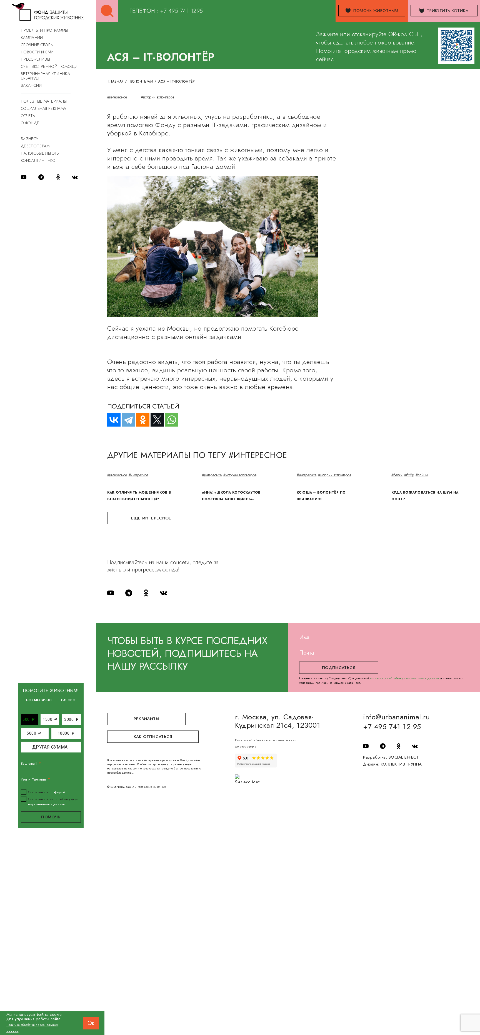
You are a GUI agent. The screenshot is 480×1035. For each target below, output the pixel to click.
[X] (155, 420)
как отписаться (153, 737)
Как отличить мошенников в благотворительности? (139, 496)
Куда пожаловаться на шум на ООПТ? (424, 496)
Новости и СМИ (37, 52)
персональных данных (47, 804)
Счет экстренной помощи (49, 66)
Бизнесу (29, 139)
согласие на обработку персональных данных (404, 678)
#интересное (117, 97)
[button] (28, 719)
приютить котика (447, 11)
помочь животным (375, 11)
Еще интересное (151, 518)
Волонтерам (141, 81)
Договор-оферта (245, 746)
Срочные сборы (37, 45)
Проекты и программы (44, 30)
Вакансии (31, 85)
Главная (116, 81)
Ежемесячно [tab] (39, 700)
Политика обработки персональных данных (265, 740)
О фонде (30, 123)
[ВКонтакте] (111, 420)
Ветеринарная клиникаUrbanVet (45, 76)
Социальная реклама (43, 108)
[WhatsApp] (169, 420)
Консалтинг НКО (38, 160)
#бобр (409, 475)
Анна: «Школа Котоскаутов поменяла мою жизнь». (231, 496)
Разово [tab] (68, 700)
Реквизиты (146, 719)
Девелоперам (35, 146)
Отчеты (28, 115)
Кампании (32, 37)
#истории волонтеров (157, 97)
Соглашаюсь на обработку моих (53, 802)
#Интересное (117, 475)
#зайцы (422, 475)
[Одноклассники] (140, 420)
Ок (91, 1023)
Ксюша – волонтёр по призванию (321, 496)
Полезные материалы (44, 101)
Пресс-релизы (35, 59)
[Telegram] (126, 420)
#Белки (396, 475)
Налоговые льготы (40, 153)
